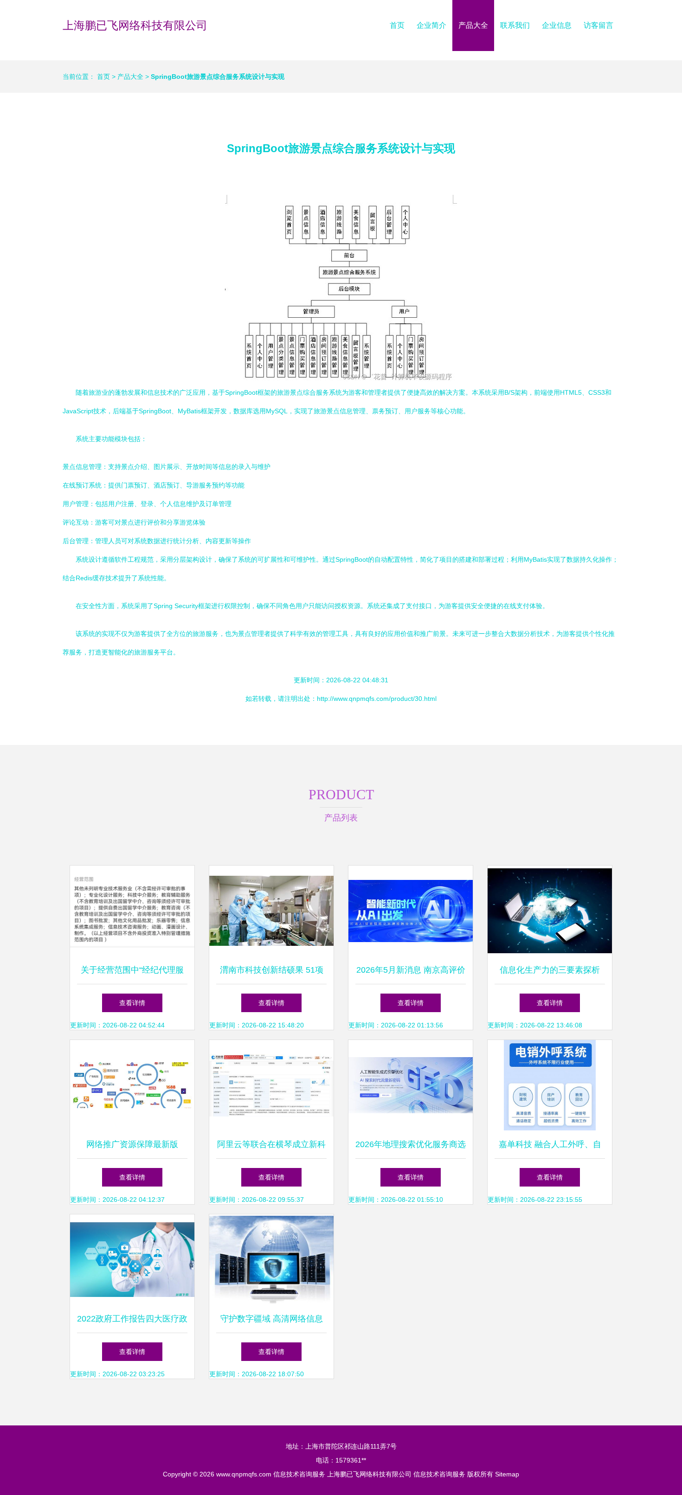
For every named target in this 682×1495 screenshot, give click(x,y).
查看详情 (132, 1003)
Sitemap (507, 1474)
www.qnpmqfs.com (243, 1474)
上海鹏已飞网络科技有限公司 (135, 25)
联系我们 (515, 25)
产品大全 (473, 25)
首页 (397, 25)
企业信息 (557, 25)
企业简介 (431, 25)
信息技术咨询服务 (299, 1474)
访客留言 (598, 25)
